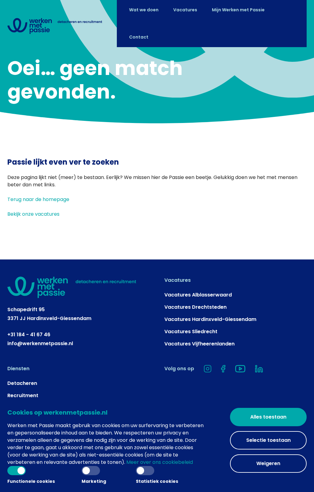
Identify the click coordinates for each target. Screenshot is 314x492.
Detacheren (22, 383)
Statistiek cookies (157, 481)
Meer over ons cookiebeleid (159, 462)
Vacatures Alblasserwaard (198, 294)
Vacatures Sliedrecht (190, 331)
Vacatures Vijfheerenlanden (199, 343)
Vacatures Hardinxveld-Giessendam (210, 319)
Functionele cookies (31, 481)
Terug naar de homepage (38, 199)
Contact (138, 37)
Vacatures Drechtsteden (195, 307)
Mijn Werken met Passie (238, 10)
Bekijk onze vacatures (33, 214)
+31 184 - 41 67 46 (28, 334)
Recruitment (22, 395)
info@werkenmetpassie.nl (40, 343)
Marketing (94, 481)
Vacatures (185, 10)
